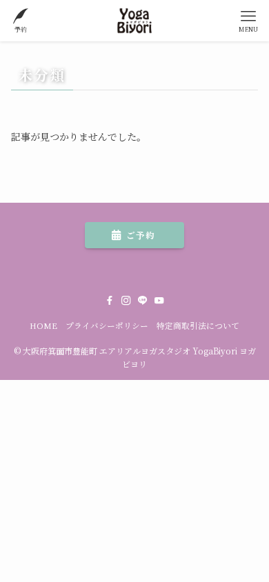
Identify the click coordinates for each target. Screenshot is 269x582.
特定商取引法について (198, 325)
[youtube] (159, 300)
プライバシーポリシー (107, 325)
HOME (43, 325)
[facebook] (109, 300)
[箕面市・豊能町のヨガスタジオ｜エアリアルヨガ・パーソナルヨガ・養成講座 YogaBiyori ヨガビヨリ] (135, 20)
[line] (143, 300)
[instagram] (126, 300)
